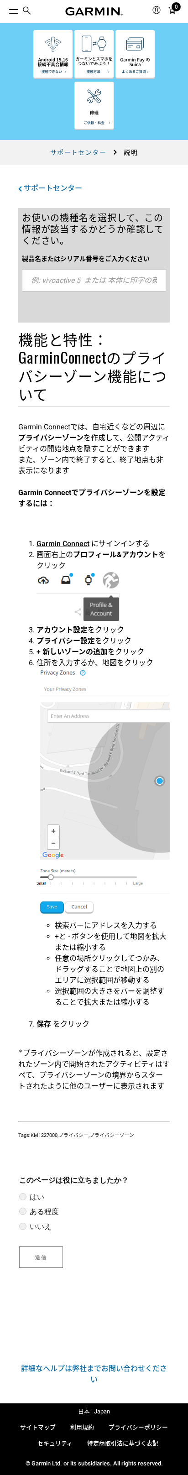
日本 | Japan (94, 1411)
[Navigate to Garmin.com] (94, 11)
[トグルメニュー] (5, 9)
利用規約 (82, 1427)
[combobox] (94, 280)
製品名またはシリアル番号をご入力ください (86, 258)
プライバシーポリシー (138, 1427)
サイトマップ (38, 1427)
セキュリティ (55, 1443)
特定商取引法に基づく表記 (122, 1443)
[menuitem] (27, 11)
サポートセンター (78, 152)
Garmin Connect (63, 543)
